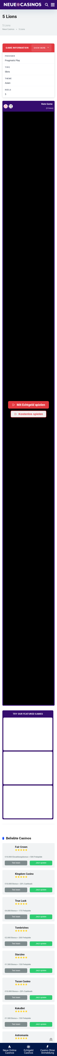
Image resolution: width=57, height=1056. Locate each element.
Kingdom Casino (24, 873)
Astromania (21, 1035)
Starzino (20, 954)
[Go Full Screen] (11, 106)
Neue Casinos (8, 29)
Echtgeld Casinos (28, 1051)
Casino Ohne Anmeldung (47, 1051)
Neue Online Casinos (9, 1051)
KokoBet (20, 1008)
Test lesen (16, 863)
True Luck (20, 900)
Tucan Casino (22, 981)
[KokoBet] (9, 1013)
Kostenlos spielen (31, 414)
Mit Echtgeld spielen (31, 405)
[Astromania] (9, 1040)
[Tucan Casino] (9, 986)
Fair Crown (21, 846)
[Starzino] (9, 959)
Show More (40, 48)
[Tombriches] (9, 933)
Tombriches (21, 927)
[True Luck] (9, 906)
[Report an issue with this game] (6, 106)
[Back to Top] (51, 1039)
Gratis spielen (28, 733)
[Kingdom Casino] (9, 879)
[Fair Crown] (9, 852)
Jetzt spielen (41, 863)
